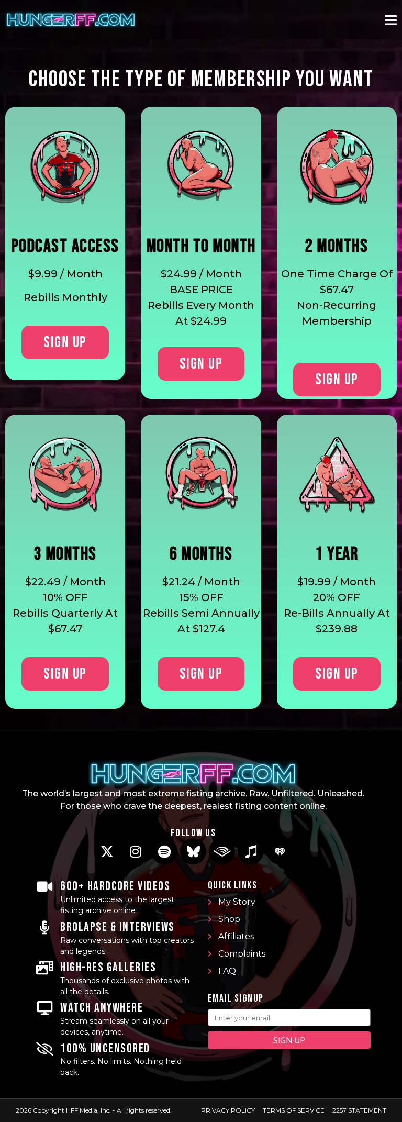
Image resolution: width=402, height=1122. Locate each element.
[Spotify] (164, 851)
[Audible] (222, 851)
